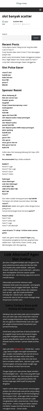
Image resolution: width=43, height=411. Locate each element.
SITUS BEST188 (8, 186)
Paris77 (5, 194)
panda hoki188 (8, 125)
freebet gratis (8, 100)
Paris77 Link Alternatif (10, 226)
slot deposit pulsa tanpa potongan (16, 118)
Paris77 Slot (6, 218)
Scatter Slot (18, 21)
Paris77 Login (7, 223)
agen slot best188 (9, 115)
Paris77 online (8, 216)
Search (4, 34)
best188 (5, 80)
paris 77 (12, 230)
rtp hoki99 (33, 198)
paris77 (32, 211)
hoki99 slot (6, 75)
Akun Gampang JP (9, 95)
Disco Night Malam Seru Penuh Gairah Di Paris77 (19, 60)
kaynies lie (27, 24)
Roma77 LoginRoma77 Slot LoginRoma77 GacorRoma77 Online (9, 169)
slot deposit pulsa (9, 123)
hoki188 (5, 113)
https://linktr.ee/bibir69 (22, 159)
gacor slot (6, 137)
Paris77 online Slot (9, 221)
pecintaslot (6, 120)
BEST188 (5, 191)
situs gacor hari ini (9, 142)
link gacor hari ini (9, 145)
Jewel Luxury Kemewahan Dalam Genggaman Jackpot (21, 57)
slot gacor (6, 140)
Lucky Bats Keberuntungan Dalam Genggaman (19, 62)
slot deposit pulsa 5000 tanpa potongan (18, 128)
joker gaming (7, 130)
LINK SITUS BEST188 (10, 189)
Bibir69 (4, 85)
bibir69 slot (6, 206)
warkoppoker (7, 108)
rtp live (5, 110)
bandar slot (19, 349)
